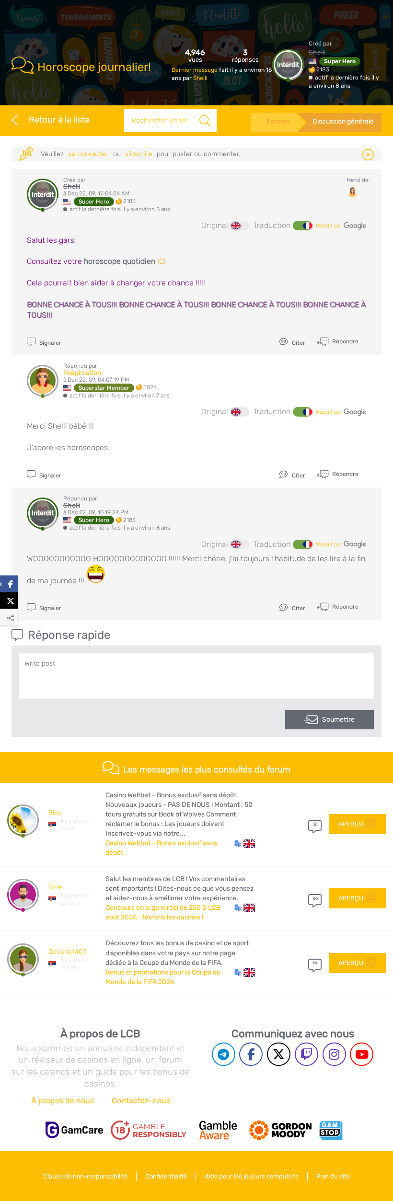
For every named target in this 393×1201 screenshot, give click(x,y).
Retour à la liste (59, 120)
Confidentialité (166, 1176)
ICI (161, 261)
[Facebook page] (251, 1054)
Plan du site (333, 1176)
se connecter (88, 154)
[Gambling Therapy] (280, 1130)
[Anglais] (240, 225)
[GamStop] (331, 1130)
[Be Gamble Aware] (218, 1130)
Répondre (344, 341)
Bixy (54, 813)
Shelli (200, 78)
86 (315, 898)
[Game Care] (74, 1130)
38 (315, 824)
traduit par (330, 225)
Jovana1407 (67, 952)
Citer (297, 343)
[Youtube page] (361, 1054)
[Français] (302, 225)
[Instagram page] (334, 1054)
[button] (244, 843)
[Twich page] (306, 1054)
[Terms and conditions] (148, 1130)
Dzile (55, 887)
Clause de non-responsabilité (85, 1176)
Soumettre (338, 719)
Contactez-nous (141, 1100)
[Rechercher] (205, 120)
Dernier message (195, 70)
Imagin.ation (82, 373)
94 (315, 963)
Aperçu (350, 823)
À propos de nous (62, 1100)
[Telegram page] (223, 1054)
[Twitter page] (278, 1054)
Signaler (49, 343)
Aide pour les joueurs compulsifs (252, 1176)
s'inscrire (138, 154)
